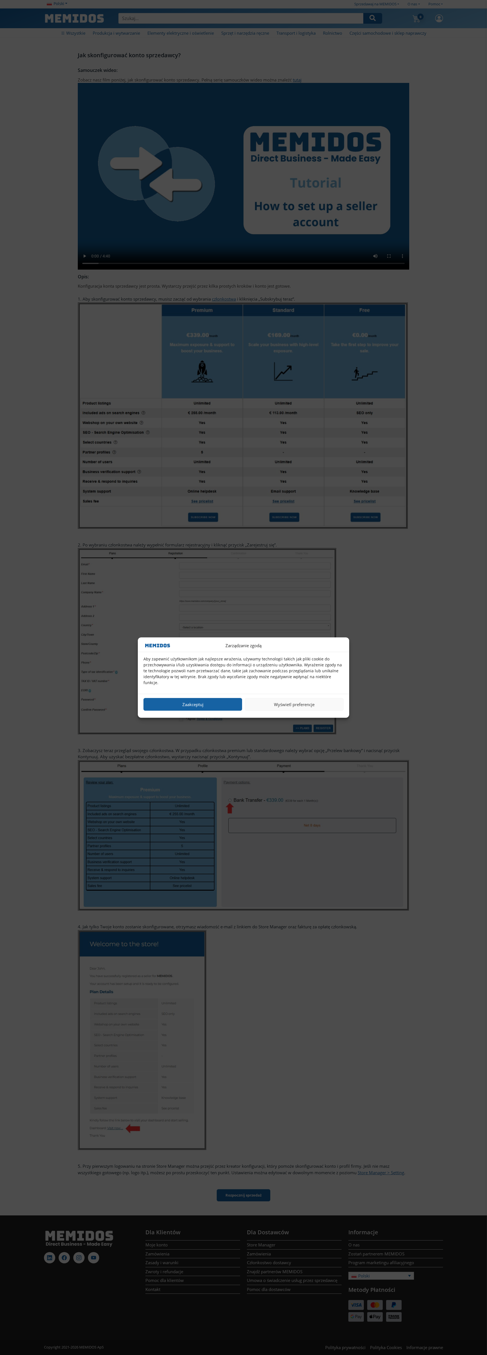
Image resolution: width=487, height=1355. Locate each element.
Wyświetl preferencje (294, 704)
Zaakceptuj (192, 704)
